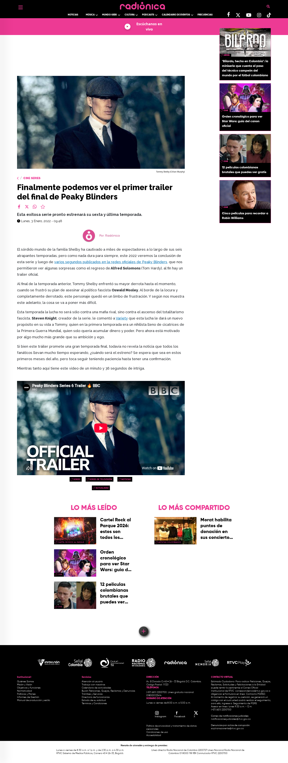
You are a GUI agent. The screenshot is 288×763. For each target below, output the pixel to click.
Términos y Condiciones (94, 703)
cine (226, 110)
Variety (122, 318)
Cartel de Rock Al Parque (71, 542)
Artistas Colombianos (169, 542)
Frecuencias (205, 15)
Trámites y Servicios (92, 694)
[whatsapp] (35, 207)
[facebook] (19, 207)
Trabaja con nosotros (93, 685)
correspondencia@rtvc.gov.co (251, 691)
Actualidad (102, 488)
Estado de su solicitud (94, 700)
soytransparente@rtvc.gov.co (227, 728)
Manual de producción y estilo (33, 700)
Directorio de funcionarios (96, 697)
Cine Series (31, 178)
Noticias (73, 15)
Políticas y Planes (26, 694)
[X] (27, 207)
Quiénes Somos (25, 681)
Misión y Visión (24, 685)
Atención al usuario (92, 681)
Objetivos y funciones (29, 688)
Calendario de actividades (96, 688)
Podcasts (148, 15)
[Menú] (20, 7)
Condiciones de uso (157, 732)
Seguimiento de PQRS (245, 703)
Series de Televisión (101, 479)
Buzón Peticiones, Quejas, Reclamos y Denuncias (108, 691)
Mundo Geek (109, 15)
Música (90, 15)
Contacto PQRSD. (256, 694)
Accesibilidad (154, 735)
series (76, 479)
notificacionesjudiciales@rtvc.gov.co (231, 719)
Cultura (130, 15)
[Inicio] (142, 4)
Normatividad (24, 691)
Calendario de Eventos (176, 15)
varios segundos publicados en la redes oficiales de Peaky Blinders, (111, 262)
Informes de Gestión (28, 697)
